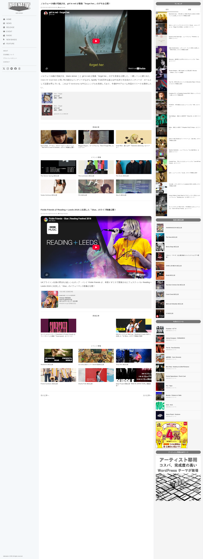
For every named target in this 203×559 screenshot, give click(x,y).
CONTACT (6, 62)
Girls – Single (58, 94)
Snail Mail (53, 80)
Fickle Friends (64, 213)
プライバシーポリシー (10, 58)
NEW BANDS (11, 40)
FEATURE (10, 44)
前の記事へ (45, 395)
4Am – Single (58, 106)
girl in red (62, 7)
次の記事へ (147, 395)
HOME (8, 19)
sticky (60, 113)
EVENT (9, 31)
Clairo (43, 80)
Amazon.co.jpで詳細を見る (67, 303)
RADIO (9, 35)
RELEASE (10, 27)
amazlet (67, 295)
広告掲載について (8, 54)
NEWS (9, 23)
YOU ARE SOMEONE (66, 291)
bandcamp (75, 84)
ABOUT (5, 51)
